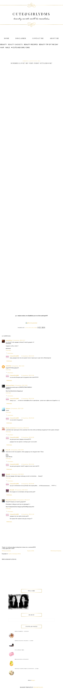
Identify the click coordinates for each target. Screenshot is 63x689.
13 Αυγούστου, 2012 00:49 (27, 483)
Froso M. (8, 449)
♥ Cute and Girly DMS (20, 47)
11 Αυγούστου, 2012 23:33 (22, 428)
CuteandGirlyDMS (14, 356)
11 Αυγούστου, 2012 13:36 (27, 375)
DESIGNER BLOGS (38, 687)
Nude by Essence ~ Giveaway (22, 631)
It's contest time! (19, 650)
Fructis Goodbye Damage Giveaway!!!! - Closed (27, 668)
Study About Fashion (11, 499)
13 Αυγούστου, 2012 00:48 (17, 474)
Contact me (38, 38)
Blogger (33, 680)
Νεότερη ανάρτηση (6, 550)
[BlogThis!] (40, 327)
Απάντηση (8, 350)
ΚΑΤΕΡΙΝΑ (8, 366)
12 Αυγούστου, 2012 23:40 (17, 449)
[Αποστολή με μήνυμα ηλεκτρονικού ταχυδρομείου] (38, 327)
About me (54, 38)
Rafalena (8, 408)
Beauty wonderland (11, 428)
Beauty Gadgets (15, 44)
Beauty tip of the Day (48, 44)
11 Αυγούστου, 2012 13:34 (18, 366)
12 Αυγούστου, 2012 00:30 (27, 437)
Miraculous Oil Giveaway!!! (22, 659)
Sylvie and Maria (10, 385)
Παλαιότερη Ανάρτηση (56, 550)
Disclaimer (20, 38)
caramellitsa (9, 340)
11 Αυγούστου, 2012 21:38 (17, 408)
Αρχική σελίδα (30, 550)
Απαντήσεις (10, 353)
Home (6, 38)
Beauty (3, 44)
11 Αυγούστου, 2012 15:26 (27, 398)
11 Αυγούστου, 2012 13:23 (27, 356)
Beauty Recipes (31, 44)
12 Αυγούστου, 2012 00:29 (27, 418)
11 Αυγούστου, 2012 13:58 (21, 385)
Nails (7, 47)
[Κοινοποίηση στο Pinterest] (44, 327)
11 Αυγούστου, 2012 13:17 (18, 340)
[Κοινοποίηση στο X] (41, 327)
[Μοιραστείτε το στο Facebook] (43, 327)
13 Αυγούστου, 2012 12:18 (27, 514)
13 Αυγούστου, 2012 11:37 (23, 499)
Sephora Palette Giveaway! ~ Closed (24, 640)
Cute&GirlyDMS (31, 14)
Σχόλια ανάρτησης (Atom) (14, 553)
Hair (2, 47)
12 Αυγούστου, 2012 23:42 (27, 464)
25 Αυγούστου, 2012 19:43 (21, 490)
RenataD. (8, 474)
